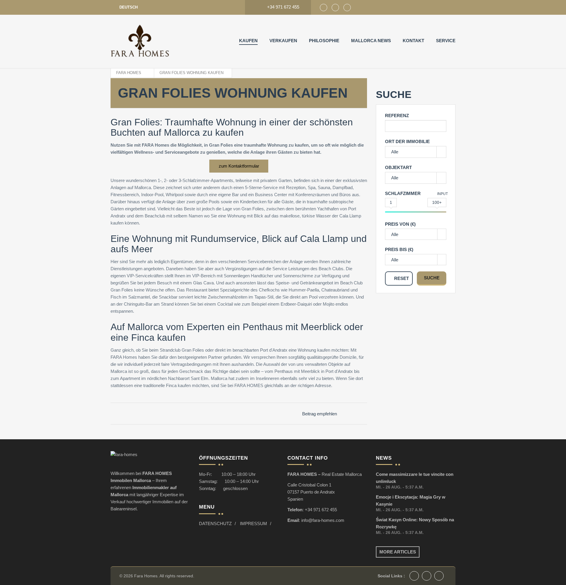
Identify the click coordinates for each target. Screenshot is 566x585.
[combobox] (415, 234)
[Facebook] (323, 7)
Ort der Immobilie (407, 141)
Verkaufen (283, 40)
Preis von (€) (400, 224)
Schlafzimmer (403, 193)
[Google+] (335, 7)
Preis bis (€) (399, 249)
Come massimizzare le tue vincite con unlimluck (414, 478)
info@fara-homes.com (322, 520)
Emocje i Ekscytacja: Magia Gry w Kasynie (410, 500)
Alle (394, 151)
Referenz (397, 115)
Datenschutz (215, 523)
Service (445, 40)
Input (442, 194)
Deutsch (128, 7)
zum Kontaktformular (239, 165)
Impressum (253, 523)
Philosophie (324, 40)
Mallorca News (371, 40)
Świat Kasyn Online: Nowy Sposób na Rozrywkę (415, 523)
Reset (401, 278)
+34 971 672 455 (321, 509)
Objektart (398, 167)
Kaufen (248, 40)
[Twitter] (347, 7)
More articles (397, 551)
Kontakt (413, 40)
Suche (432, 277)
